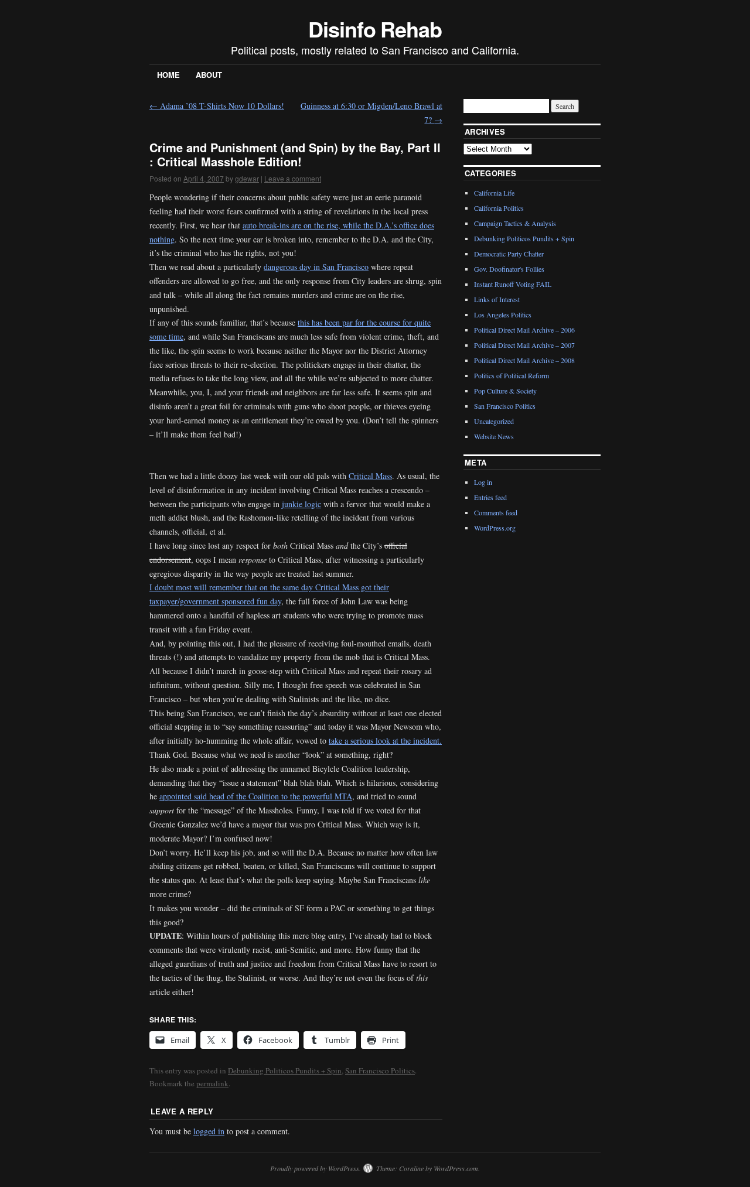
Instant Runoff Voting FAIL (512, 284)
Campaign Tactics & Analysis (515, 223)
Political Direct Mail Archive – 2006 (524, 329)
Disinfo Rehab (375, 28)
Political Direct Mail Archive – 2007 (524, 345)
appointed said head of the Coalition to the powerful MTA (255, 796)
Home (168, 74)
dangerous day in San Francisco (316, 266)
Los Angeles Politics (502, 314)
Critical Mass (370, 475)
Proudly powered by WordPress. (315, 1168)
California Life (494, 192)
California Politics (499, 208)
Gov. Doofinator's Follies (509, 268)
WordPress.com (456, 1168)
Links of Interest (497, 299)
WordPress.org (495, 527)
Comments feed (495, 512)
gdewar (247, 178)
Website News (494, 436)
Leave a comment (292, 178)
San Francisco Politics (380, 1070)
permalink (212, 1083)
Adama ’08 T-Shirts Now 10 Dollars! (216, 105)
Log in (483, 482)
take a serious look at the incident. (385, 740)
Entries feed (490, 497)
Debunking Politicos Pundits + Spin (285, 1070)
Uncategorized (494, 421)
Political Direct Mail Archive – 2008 (524, 360)
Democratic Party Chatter (509, 253)
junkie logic (301, 503)
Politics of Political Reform (511, 375)
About (209, 74)
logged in (208, 1131)
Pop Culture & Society (505, 390)
